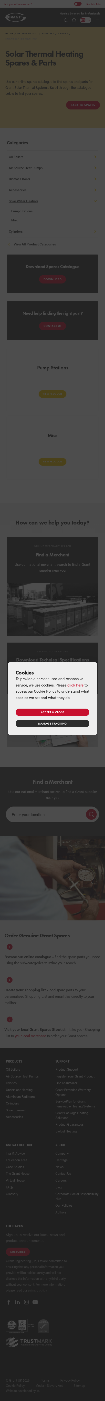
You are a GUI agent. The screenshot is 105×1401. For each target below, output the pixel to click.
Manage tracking (52, 723)
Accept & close (52, 712)
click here (75, 685)
